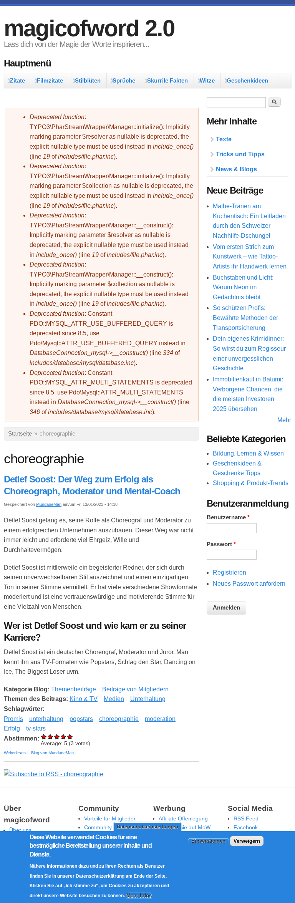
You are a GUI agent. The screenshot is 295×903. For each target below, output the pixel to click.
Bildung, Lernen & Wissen (248, 453)
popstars (81, 719)
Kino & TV (84, 699)
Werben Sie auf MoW (184, 827)
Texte (224, 139)
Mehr (284, 420)
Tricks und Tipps (240, 154)
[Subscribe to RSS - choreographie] (53, 774)
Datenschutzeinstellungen (147, 827)
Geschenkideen (247, 80)
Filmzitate (50, 80)
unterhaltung (46, 719)
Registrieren (229, 572)
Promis (13, 719)
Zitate (17, 80)
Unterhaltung (148, 699)
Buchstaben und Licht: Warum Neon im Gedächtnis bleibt (243, 287)
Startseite (20, 434)
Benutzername (228, 517)
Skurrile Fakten (167, 80)
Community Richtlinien (111, 827)
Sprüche (124, 80)
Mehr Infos (139, 895)
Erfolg (12, 728)
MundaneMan (48, 504)
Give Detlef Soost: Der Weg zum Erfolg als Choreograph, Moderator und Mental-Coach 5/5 (70, 736)
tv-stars (36, 728)
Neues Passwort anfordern (249, 583)
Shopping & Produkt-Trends (250, 483)
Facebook (246, 827)
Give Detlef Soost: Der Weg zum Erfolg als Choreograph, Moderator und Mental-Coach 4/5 (63, 736)
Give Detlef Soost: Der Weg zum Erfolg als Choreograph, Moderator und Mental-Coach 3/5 (57, 736)
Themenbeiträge (73, 689)
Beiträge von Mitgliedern (135, 689)
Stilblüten (88, 80)
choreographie (119, 719)
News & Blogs (236, 169)
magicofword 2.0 (89, 28)
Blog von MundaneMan (52, 753)
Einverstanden (208, 841)
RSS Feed (246, 818)
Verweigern (247, 841)
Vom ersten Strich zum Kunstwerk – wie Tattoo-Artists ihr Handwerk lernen (250, 257)
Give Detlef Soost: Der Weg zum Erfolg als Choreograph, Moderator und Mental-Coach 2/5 (50, 736)
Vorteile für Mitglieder (110, 818)
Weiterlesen (15, 753)
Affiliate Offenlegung (183, 818)
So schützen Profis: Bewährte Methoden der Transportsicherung (245, 318)
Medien (114, 699)
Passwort (221, 544)
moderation (160, 719)
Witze (207, 80)
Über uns (20, 830)
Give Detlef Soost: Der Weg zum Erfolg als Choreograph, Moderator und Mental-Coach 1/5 (44, 736)
